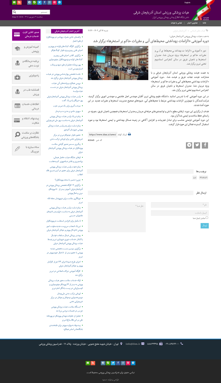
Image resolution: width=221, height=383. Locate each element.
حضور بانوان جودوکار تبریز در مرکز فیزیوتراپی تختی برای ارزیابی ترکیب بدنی (66, 137)
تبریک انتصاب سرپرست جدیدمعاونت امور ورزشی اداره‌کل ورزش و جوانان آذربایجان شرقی (64, 228)
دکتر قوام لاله (203, 177)
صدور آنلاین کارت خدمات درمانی (31, 34)
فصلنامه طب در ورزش (31, 92)
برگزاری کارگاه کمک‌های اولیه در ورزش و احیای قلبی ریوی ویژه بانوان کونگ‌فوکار (66, 48)
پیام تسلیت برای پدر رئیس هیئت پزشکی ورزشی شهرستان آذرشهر (65, 128)
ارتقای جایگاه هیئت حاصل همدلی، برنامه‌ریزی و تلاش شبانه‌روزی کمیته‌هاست (66, 159)
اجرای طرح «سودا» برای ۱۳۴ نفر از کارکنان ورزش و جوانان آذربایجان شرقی (65, 264)
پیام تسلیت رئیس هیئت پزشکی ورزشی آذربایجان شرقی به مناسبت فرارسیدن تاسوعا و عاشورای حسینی (65, 212)
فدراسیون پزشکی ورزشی (200, 13)
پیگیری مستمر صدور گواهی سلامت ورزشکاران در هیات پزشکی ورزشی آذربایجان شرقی (65, 148)
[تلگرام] (59, 3)
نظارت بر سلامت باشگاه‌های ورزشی (30, 135)
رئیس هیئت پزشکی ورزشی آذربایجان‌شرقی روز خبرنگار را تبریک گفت (65, 98)
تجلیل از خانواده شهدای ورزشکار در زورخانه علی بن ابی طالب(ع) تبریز (65, 318)
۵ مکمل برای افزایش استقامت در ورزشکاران (63, 221)
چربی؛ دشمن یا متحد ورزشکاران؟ (68, 180)
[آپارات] (54, 3)
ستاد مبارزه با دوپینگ (32, 149)
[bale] (34, 3)
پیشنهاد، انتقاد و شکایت (30, 120)
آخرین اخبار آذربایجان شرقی (67, 31)
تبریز (194, 177)
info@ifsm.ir (133, 344)
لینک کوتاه (122, 135)
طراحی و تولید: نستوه (110, 379)
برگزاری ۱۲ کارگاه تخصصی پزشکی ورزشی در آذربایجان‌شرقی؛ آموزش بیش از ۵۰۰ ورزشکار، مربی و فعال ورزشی (64, 189)
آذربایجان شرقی (179, 31)
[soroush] (29, 3)
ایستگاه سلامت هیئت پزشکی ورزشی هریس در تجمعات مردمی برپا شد (67, 309)
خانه (204, 23)
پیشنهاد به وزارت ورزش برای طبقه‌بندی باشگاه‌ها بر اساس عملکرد (66, 327)
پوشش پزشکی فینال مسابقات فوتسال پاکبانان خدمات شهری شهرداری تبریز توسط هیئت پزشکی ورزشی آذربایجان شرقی (65, 239)
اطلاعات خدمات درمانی (30, 106)
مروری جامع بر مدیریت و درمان (68, 111)
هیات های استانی (197, 31)
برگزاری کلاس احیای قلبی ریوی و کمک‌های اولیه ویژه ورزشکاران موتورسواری (66, 57)
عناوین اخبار (192, 23)
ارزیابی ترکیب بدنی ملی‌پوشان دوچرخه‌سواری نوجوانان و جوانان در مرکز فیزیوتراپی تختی (67, 297)
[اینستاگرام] (49, 3)
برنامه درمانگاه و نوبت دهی (30, 63)
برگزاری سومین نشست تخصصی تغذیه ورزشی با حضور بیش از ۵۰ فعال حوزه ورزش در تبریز (65, 253)
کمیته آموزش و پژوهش (31, 49)
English (187, 2)
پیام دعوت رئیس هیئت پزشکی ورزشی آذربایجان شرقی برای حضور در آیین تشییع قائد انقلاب (64, 171)
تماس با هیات (176, 23)
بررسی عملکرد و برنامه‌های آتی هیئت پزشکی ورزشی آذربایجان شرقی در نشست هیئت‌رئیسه (66, 87)
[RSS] (19, 3)
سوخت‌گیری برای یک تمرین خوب (67, 106)
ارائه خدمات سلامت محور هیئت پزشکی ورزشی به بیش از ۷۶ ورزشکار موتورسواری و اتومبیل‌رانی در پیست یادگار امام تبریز (65, 284)
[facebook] (44, 3)
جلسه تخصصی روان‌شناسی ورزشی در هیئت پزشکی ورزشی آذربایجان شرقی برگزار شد (64, 76)
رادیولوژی (34, 75)
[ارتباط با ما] (14, 3)
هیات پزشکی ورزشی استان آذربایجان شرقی (161, 14)
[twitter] (39, 3)
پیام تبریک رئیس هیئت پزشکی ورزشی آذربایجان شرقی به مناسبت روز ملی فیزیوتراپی (64, 118)
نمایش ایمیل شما (199, 218)
